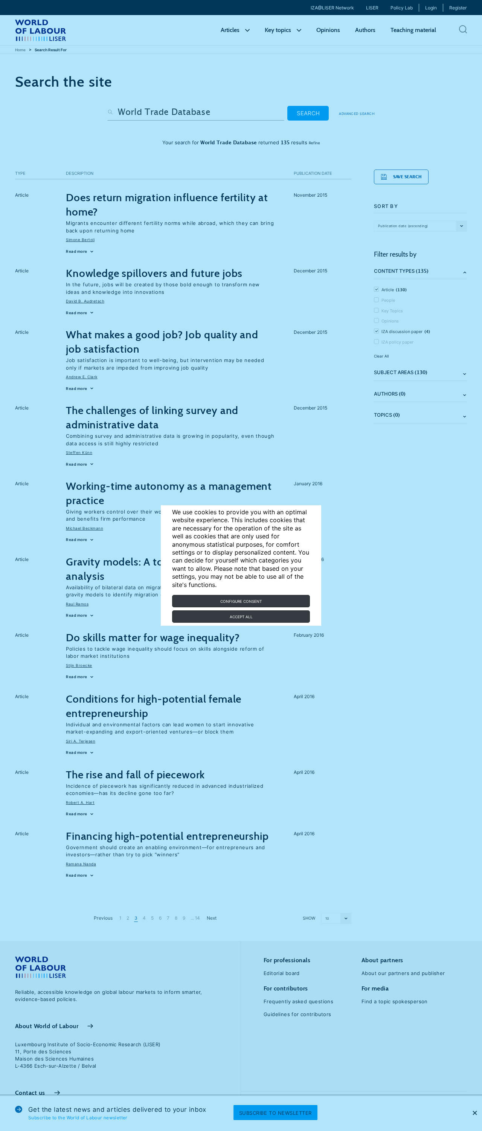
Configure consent (241, 601)
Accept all (241, 616)
